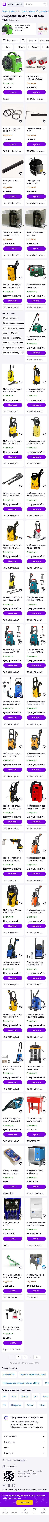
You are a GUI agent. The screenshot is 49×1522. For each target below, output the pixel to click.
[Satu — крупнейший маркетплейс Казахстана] (4, 4)
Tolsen (42, 1405)
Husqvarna (16, 1405)
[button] (12, 92)
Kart (14, 1396)
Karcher (30, 1405)
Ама (4, 1396)
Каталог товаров (9, 11)
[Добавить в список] (21, 69)
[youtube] (4, 1485)
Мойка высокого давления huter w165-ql (21, 1383)
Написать (12, 300)
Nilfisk (46, 1396)
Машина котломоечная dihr (33, 1374)
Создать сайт (24, 1502)
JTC (4, 1405)
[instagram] (13, 1485)
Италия (21, 47)
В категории (13, 4)
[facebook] (8, 1485)
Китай (9, 47)
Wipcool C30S (9, 1374)
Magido (25, 1396)
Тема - (13, 1460)
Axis (36, 1396)
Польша (35, 47)
